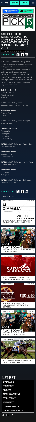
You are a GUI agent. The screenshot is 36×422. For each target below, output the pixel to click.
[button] (33, 3)
